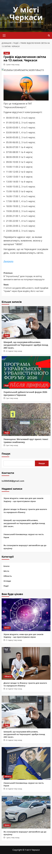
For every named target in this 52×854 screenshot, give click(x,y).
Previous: (24, 276)
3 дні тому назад (12, 445)
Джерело (8, 261)
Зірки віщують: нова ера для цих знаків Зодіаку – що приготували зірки (23, 499)
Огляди (7, 581)
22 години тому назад (14, 351)
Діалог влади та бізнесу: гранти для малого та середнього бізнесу (25, 510)
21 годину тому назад (14, 640)
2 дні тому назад (12, 398)
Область (8, 576)
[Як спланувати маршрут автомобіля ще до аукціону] (26, 812)
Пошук (6, 453)
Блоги (6, 566)
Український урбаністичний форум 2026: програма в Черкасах (25, 393)
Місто (6, 571)
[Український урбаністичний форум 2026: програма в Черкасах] (26, 372)
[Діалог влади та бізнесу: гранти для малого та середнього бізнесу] (26, 663)
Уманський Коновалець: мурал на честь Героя (24, 536)
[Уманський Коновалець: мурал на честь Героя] (26, 763)
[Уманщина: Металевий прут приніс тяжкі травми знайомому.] (26, 419)
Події (7, 53)
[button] (4, 35)
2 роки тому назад (12, 64)
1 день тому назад (12, 838)
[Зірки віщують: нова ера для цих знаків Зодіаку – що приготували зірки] (26, 614)
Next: (26, 287)
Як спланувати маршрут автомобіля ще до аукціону (25, 547)
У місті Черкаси (26, 13)
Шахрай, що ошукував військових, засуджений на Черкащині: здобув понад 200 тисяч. (26, 345)
